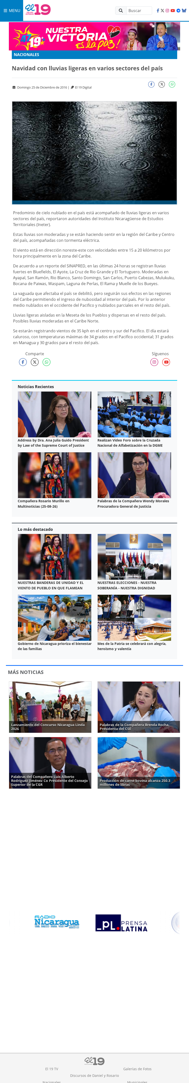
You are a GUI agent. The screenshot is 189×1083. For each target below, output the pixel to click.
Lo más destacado (35, 529)
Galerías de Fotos (137, 1069)
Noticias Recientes (36, 386)
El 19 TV (51, 1069)
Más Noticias (26, 672)
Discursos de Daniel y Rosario (94, 1075)
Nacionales (26, 54)
